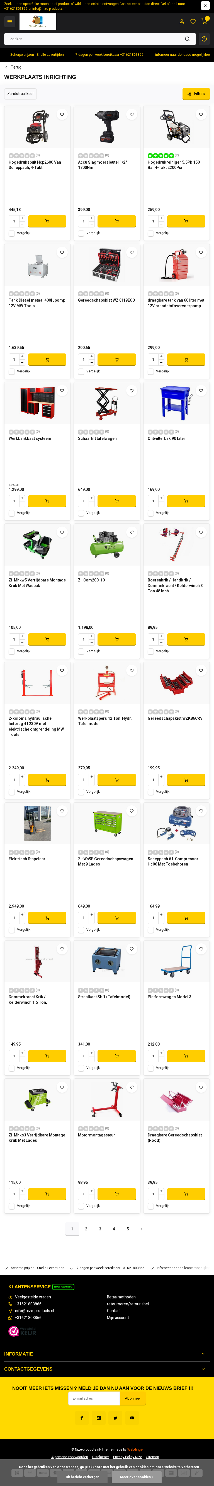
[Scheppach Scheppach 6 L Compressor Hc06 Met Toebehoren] (177, 823)
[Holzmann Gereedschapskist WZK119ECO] (107, 265)
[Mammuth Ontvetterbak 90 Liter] (177, 403)
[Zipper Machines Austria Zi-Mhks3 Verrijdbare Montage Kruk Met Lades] (37, 1100)
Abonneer (133, 1398)
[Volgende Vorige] (142, 1229)
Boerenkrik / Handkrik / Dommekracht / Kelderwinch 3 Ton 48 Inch (175, 586)
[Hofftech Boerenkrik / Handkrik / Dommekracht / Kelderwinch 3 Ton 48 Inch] (177, 545)
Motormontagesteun (97, 1135)
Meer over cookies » (136, 1477)
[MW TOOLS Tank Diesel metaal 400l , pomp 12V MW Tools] (37, 265)
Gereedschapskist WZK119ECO (106, 300)
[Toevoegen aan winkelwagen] (47, 221)
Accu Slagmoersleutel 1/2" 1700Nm (102, 165)
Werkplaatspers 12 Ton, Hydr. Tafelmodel (105, 721)
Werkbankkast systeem (30, 439)
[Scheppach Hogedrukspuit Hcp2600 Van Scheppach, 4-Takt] (37, 127)
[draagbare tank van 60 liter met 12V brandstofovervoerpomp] (177, 265)
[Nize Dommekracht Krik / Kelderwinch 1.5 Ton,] (37, 961)
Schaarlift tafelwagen (97, 439)
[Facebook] (82, 1418)
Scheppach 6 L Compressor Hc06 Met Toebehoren (173, 861)
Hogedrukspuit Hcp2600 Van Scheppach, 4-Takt (35, 165)
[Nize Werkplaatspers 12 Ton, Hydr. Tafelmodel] (107, 683)
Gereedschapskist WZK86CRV (175, 718)
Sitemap (152, 1457)
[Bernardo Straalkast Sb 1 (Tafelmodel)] (107, 961)
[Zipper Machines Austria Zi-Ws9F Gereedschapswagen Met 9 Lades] (107, 823)
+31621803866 (28, 1304)
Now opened (63, 1286)
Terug (16, 67)
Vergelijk (23, 233)
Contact (114, 1311)
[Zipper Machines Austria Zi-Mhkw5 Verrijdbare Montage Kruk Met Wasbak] (37, 545)
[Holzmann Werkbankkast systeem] (37, 403)
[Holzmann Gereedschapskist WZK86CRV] (177, 683)
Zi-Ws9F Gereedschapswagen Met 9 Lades (105, 861)
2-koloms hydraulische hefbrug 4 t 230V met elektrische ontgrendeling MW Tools (36, 727)
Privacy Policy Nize (127, 1457)
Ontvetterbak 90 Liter (166, 439)
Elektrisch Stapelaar (27, 859)
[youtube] (132, 1418)
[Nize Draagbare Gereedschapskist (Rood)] (177, 1100)
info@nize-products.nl (34, 1311)
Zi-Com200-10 (91, 580)
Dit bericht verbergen (82, 1477)
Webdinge (135, 1449)
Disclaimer (100, 1457)
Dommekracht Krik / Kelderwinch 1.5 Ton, (28, 999)
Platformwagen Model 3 (169, 997)
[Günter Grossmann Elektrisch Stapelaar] (37, 823)
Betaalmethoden (121, 1297)
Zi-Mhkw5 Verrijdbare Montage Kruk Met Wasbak (37, 583)
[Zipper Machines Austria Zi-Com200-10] (107, 545)
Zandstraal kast (20, 94)
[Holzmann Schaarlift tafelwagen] (107, 403)
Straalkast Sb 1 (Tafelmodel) (104, 997)
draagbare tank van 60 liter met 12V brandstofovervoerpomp (176, 303)
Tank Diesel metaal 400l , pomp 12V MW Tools (37, 303)
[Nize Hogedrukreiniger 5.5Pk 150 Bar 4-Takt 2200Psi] (177, 127)
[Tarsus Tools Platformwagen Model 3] (177, 961)
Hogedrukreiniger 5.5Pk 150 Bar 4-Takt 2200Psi (174, 165)
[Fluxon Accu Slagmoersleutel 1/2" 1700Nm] (107, 127)
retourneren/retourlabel (128, 1304)
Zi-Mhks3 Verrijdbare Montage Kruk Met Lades (37, 1138)
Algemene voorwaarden (69, 1457)
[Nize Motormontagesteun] (107, 1100)
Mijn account (118, 1318)
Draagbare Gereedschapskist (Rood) (175, 1138)
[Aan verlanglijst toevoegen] (62, 114)
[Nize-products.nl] (38, 21)
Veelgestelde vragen (33, 1297)
